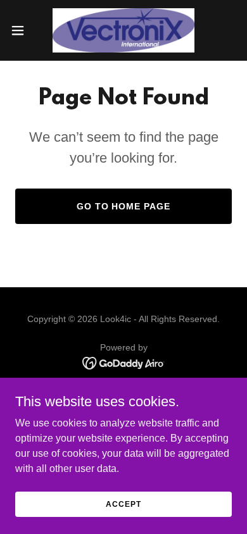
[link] (123, 30)
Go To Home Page (124, 206)
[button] (23, 30)
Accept (123, 503)
